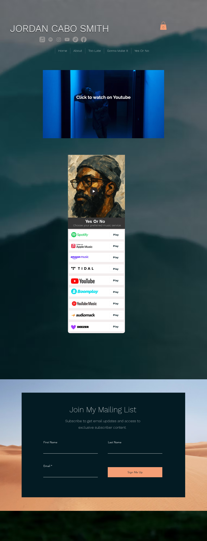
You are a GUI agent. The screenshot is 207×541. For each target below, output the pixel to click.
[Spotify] (50, 39)
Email (46, 465)
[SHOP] (96, 234)
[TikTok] (75, 39)
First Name (50, 442)
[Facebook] (84, 39)
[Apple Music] (42, 39)
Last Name (114, 442)
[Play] (94, 191)
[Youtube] (67, 39)
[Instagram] (59, 39)
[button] (163, 26)
